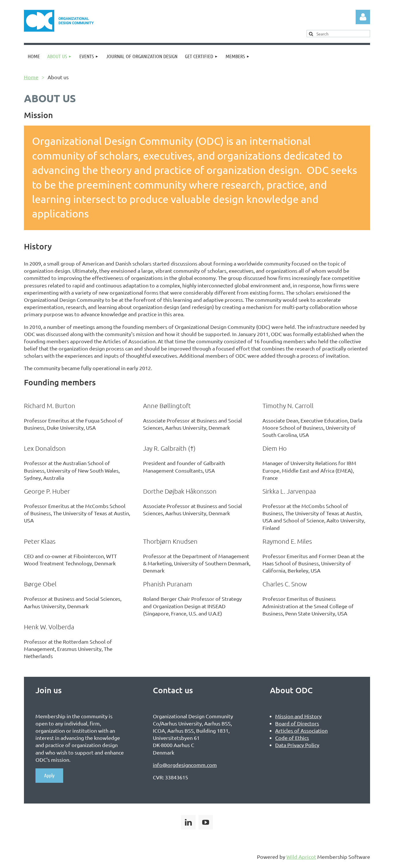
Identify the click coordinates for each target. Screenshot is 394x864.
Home (31, 77)
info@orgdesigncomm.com (185, 765)
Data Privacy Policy (297, 745)
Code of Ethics (292, 738)
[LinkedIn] (188, 822)
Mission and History (298, 716)
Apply (49, 775)
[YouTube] (205, 822)
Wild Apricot (301, 857)
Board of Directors (297, 723)
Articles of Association (301, 730)
